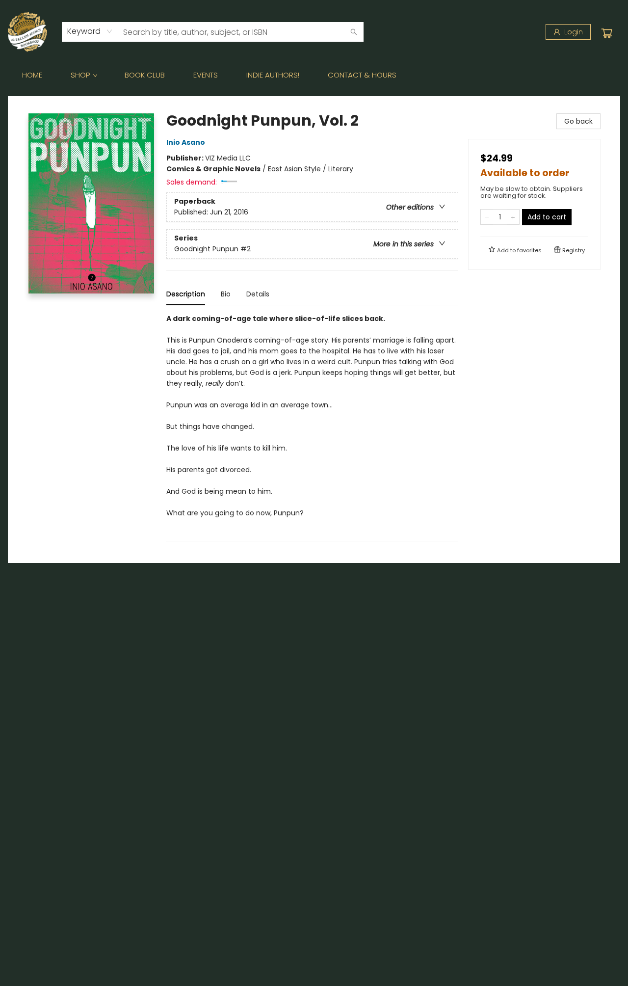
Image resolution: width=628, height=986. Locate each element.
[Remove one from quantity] (487, 217)
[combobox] (90, 31)
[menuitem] (32, 75)
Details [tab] (257, 294)
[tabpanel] (312, 427)
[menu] (314, 75)
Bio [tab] (226, 294)
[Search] (354, 32)
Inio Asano (185, 142)
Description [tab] (185, 294)
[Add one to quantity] (513, 217)
